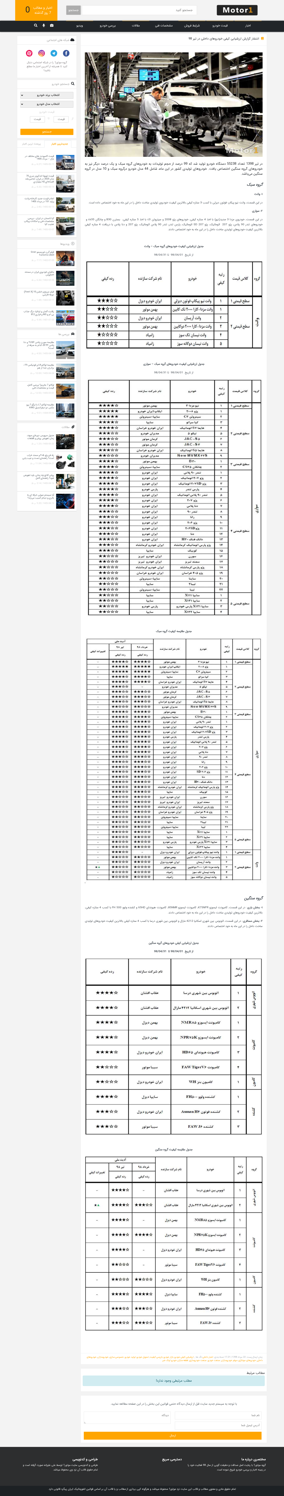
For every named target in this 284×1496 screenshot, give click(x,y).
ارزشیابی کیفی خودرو (184, 1357)
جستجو (73, 10)
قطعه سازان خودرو (179, 1360)
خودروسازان (103, 1357)
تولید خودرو (130, 1357)
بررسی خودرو (108, 25)
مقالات (136, 25)
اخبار (248, 25)
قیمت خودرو (220, 25)
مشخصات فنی (164, 25)
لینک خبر (166, 1360)
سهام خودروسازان (229, 1360)
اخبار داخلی (208, 1357)
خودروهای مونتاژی (247, 1360)
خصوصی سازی (117, 1357)
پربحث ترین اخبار (31, 144)
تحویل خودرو (143, 1357)
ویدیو (79, 25)
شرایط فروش (192, 25)
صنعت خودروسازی (198, 1360)
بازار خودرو (168, 1357)
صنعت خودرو (214, 1360)
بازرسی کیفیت (156, 1357)
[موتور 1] (237, 9)
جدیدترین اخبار (60, 144)
